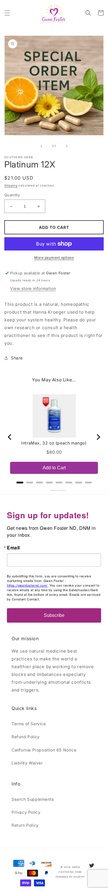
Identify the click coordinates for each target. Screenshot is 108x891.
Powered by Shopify (70, 876)
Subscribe (54, 615)
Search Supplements (33, 799)
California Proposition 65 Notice (44, 749)
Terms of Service (29, 723)
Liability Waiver (27, 762)
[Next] (98, 437)
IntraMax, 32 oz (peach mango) (53, 442)
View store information (33, 288)
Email (13, 547)
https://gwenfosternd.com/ (27, 585)
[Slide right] (66, 146)
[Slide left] (41, 146)
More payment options (54, 257)
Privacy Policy (26, 812)
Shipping (11, 185)
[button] (7, 13)
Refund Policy (26, 736)
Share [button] (17, 357)
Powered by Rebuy (54, 490)
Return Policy (25, 825)
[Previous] (10, 437)
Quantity (12, 195)
